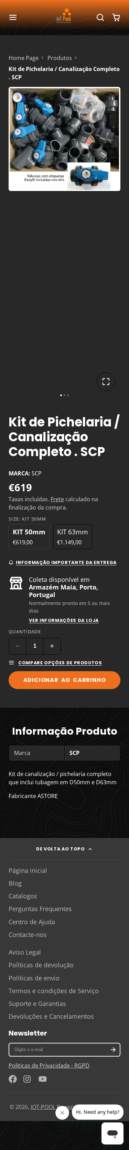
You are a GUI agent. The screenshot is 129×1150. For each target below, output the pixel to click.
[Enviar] (96, 628)
